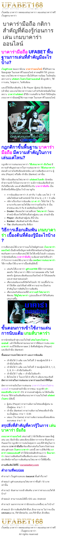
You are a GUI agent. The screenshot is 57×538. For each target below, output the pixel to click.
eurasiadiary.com (29, 465)
